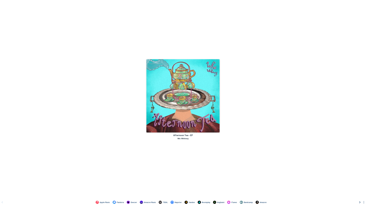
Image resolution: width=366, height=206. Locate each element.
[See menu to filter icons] (364, 202)
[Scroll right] (360, 202)
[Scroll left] (2, 202)
